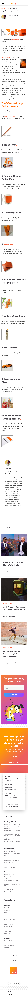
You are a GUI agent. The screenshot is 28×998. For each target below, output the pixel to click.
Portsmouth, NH (10, 793)
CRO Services (7, 858)
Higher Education (8, 908)
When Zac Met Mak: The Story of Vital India (13, 564)
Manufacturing (8, 910)
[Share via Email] (14, 994)
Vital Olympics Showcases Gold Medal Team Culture (14, 608)
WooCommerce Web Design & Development (12, 831)
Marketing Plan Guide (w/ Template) (11, 877)
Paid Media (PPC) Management (12, 853)
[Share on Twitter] (5, 994)
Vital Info (6, 917)
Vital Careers (7, 922)
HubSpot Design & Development (12, 841)
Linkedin (14, 960)
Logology (8, 244)
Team (5, 929)
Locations (7, 938)
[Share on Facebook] (7, 994)
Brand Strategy (8, 844)
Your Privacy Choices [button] (14, 983)
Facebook (14, 955)
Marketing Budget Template (11, 891)
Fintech (6, 912)
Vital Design (15, 39)
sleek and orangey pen (11, 116)
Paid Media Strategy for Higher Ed (12, 885)
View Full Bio (8, 507)
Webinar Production (9, 867)
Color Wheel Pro (6, 57)
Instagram (14, 959)
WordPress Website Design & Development (11, 827)
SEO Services (7, 855)
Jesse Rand (8, 468)
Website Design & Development (12, 824)
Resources (7, 872)
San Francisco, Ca (9, 945)
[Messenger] (9, 994)
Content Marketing (9, 862)
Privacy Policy (8, 926)
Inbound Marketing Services (11, 860)
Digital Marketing (9, 848)
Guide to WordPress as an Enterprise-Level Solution (11, 881)
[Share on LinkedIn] (11, 994)
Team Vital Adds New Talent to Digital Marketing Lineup (12, 654)
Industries (7, 905)
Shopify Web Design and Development (10, 839)
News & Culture (5, 8)
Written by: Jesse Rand (14, 15)
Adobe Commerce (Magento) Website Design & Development (12, 835)
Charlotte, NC (9, 784)
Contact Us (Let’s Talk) (10, 919)
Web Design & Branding (10, 822)
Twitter (14, 957)
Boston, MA (8, 776)
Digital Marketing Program (11, 851)
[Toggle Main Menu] (25, 3)
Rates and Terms (8, 924)
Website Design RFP (9, 874)
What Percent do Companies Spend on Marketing (11, 889)
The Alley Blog (8, 931)
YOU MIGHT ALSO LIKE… (6, 527)
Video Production (8, 865)
